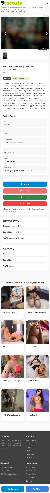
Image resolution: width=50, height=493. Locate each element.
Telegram (26, 184)
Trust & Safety (31, 467)
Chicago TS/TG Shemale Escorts (32, 8)
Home (3, 8)
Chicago (29, 447)
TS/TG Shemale (9, 266)
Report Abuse (31, 477)
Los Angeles (30, 444)
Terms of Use (31, 471)
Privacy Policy (31, 474)
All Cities (29, 457)
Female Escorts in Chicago (14, 226)
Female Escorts (9, 254)
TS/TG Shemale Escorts (13, 8)
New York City (31, 440)
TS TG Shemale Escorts (10, 474)
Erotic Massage (9, 260)
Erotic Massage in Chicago (14, 232)
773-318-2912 (9, 69)
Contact (29, 481)
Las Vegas (30, 454)
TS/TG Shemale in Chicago (13, 238)
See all (39, 282)
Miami (28, 451)
